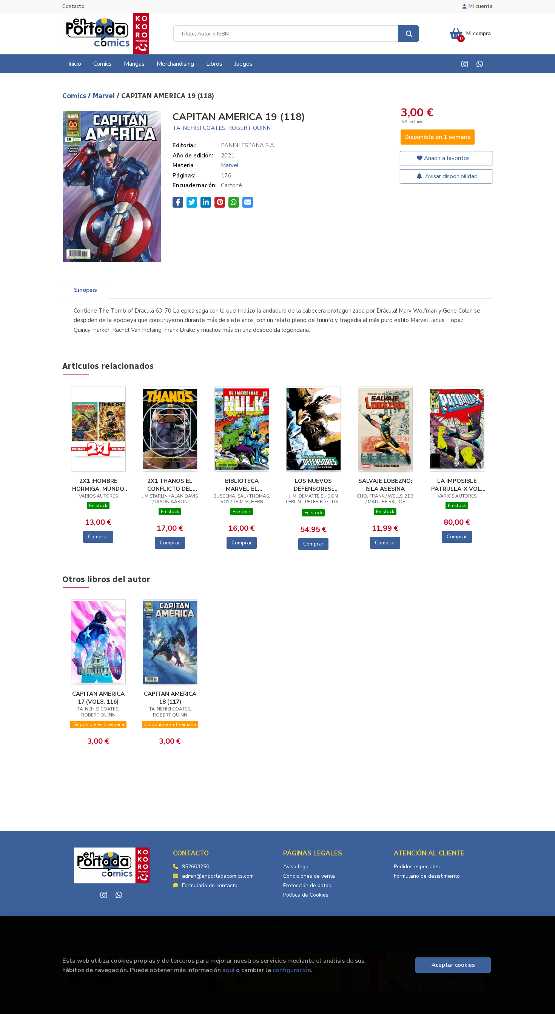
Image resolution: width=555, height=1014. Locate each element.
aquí (228, 970)
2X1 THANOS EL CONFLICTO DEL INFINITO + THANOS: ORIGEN (170, 484)
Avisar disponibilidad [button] (451, 176)
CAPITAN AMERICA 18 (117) (170, 697)
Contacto (73, 6)
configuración (292, 970)
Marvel (104, 96)
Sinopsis (85, 290)
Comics (75, 96)
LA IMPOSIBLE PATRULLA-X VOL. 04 (457, 484)
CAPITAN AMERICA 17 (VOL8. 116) (98, 697)
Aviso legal (296, 866)
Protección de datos (307, 885)
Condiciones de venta (309, 876)
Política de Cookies (305, 894)
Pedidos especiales (417, 866)
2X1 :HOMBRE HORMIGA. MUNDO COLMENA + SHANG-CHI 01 (98, 484)
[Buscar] (408, 33)
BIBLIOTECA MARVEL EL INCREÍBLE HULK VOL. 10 (242, 484)
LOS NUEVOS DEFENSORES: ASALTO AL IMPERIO (313, 484)
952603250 (195, 866)
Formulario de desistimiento (427, 876)
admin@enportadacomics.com (218, 876)
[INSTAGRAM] (464, 64)
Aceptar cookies (453, 965)
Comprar (98, 536)
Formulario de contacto (209, 885)
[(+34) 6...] (479, 64)
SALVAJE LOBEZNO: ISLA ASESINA (385, 484)
